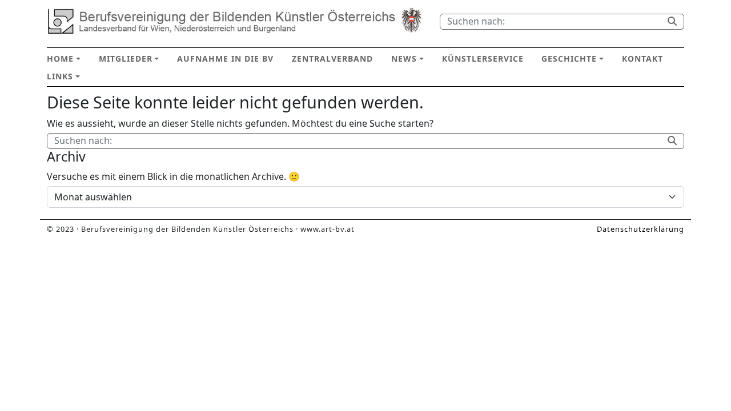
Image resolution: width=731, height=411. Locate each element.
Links (60, 76)
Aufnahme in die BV (225, 58)
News (404, 58)
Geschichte (569, 58)
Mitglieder (125, 58)
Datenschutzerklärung (640, 229)
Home (60, 58)
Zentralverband (332, 58)
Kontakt (642, 58)
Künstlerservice (483, 58)
